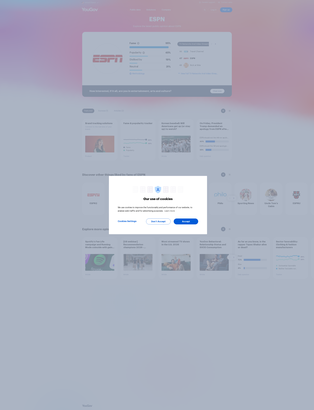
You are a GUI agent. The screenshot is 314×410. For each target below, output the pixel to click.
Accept (186, 221)
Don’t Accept (158, 221)
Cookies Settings (127, 221)
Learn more (169, 211)
